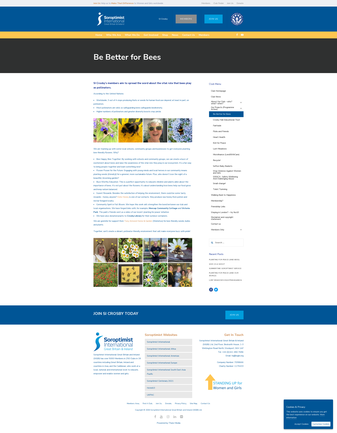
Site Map (193, 403)
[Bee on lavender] (180, 130)
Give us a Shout (217, 264)
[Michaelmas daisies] (155, 275)
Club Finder (218, 3)
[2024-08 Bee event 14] (155, 130)
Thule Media (174, 423)
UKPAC (150, 394)
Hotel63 (151, 387)
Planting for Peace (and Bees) (224, 260)
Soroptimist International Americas (163, 355)
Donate (240, 3)
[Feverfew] (130, 250)
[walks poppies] (105, 275)
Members (205, 3)
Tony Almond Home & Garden (138, 221)
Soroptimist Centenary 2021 (160, 381)
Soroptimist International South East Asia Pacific (166, 371)
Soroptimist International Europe (162, 362)
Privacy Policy (180, 403)
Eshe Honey (123, 197)
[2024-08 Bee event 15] (105, 250)
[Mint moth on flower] (180, 250)
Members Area (133, 403)
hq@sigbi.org (238, 355)
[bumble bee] (105, 130)
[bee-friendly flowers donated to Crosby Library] (155, 250)
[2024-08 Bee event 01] (180, 275)
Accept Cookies (301, 424)
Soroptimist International (158, 341)
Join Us (230, 3)
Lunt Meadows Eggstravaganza (225, 280)
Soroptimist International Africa (161, 348)
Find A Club (147, 403)
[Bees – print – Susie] (130, 275)
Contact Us (205, 403)
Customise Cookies (320, 424)
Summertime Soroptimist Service (225, 268)
